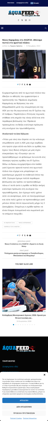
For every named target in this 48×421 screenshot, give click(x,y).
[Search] (46, 28)
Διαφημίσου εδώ (22, 3)
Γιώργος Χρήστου (16, 46)
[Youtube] (29, 20)
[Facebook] (18, 20)
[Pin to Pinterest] (27, 84)
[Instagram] (26, 20)
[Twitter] (22, 20)
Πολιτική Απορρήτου (30, 418)
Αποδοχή (24, 400)
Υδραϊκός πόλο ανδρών (11, 226)
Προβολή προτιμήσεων (24, 413)
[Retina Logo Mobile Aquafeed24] (18, 348)
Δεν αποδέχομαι (24, 407)
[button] (44, 375)
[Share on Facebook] (22, 84)
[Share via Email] (30, 84)
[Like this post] (20, 84)
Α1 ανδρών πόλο (9, 222)
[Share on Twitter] (24, 84)
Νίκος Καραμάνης (25, 222)
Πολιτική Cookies (16, 418)
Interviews (10, 3)
